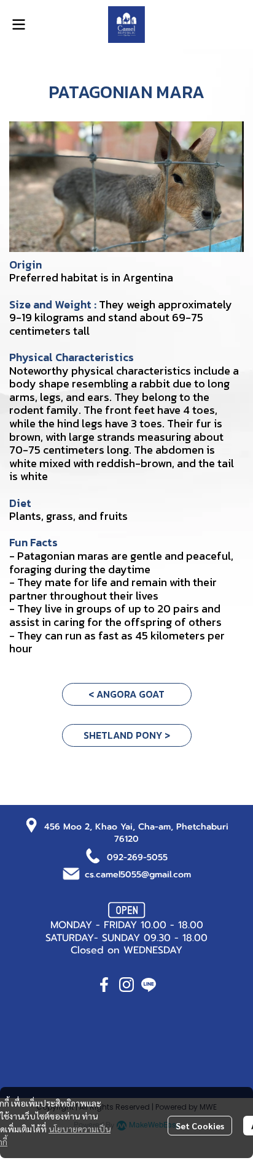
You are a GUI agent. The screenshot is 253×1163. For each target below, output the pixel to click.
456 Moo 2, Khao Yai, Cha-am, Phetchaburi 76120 (136, 832)
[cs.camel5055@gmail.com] (71, 873)
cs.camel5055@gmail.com (138, 874)
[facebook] (104, 984)
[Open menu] (18, 24)
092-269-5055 (137, 857)
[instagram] (126, 984)
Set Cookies (200, 1125)
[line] (148, 984)
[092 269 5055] (93, 854)
